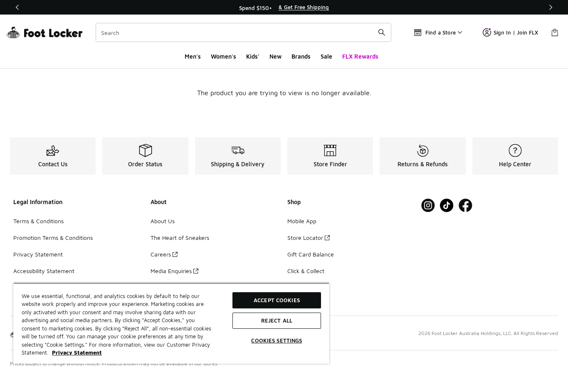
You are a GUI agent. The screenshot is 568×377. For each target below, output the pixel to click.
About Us (163, 220)
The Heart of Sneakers (180, 237)
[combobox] (243, 32)
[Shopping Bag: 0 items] (554, 32)
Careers (161, 254)
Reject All (276, 320)
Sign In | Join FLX (516, 32)
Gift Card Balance (310, 254)
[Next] (550, 7)
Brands (301, 56)
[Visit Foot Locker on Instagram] (428, 205)
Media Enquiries (171, 270)
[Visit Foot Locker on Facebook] (465, 205)
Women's (223, 56)
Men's (193, 56)
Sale (326, 56)
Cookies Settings (276, 340)
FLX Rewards (360, 56)
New (275, 56)
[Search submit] (382, 32)
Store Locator (305, 237)
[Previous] (17, 7)
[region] (284, 7)
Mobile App (301, 220)
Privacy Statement (38, 254)
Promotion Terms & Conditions (53, 237)
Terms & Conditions (38, 220)
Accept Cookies (277, 300)
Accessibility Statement (43, 270)
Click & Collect (305, 270)
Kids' (252, 56)
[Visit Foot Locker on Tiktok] (447, 205)
